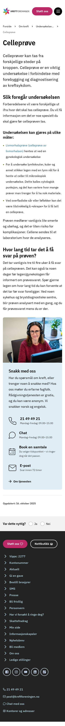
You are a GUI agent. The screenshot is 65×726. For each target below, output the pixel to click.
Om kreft (24, 26)
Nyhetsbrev (16, 640)
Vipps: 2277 (17, 556)
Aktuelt (14, 569)
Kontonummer (18, 563)
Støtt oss (42, 11)
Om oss (14, 653)
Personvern (16, 608)
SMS (12, 588)
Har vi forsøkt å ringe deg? (26, 614)
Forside (7, 26)
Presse (13, 595)
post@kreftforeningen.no (22, 696)
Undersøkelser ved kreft (49, 26)
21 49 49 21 (14, 689)
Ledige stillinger (20, 660)
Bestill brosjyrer (20, 582)
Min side (14, 627)
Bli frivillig (16, 601)
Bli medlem (17, 647)
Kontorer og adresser (20, 711)
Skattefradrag (18, 621)
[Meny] (58, 11)
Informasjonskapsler (23, 634)
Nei (48, 524)
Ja (35, 524)
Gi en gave (16, 575)
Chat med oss (15, 704)
